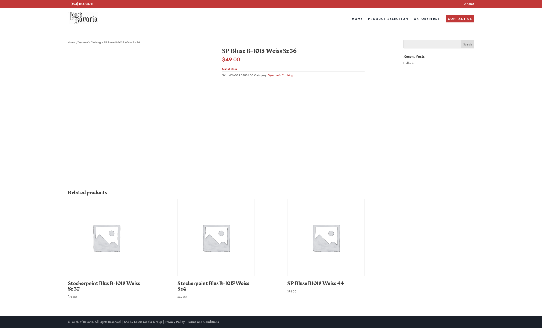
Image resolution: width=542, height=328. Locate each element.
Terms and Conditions (203, 322)
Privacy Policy (175, 322)
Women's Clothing (89, 42)
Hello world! (411, 63)
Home (357, 19)
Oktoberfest (427, 19)
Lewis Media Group (148, 322)
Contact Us (460, 19)
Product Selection (388, 19)
